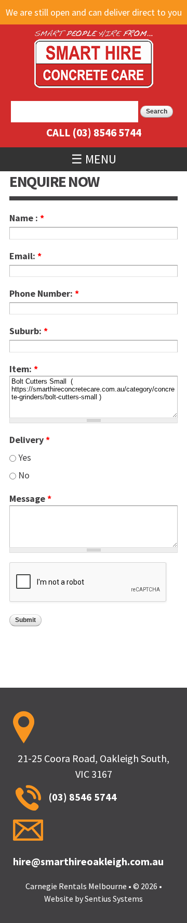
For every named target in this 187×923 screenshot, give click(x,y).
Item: (23, 369)
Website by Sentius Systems (93, 898)
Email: (25, 256)
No (24, 475)
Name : (26, 218)
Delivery (29, 440)
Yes (24, 457)
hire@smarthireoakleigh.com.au (88, 861)
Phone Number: (44, 293)
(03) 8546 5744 (106, 132)
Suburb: (28, 331)
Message (30, 498)
